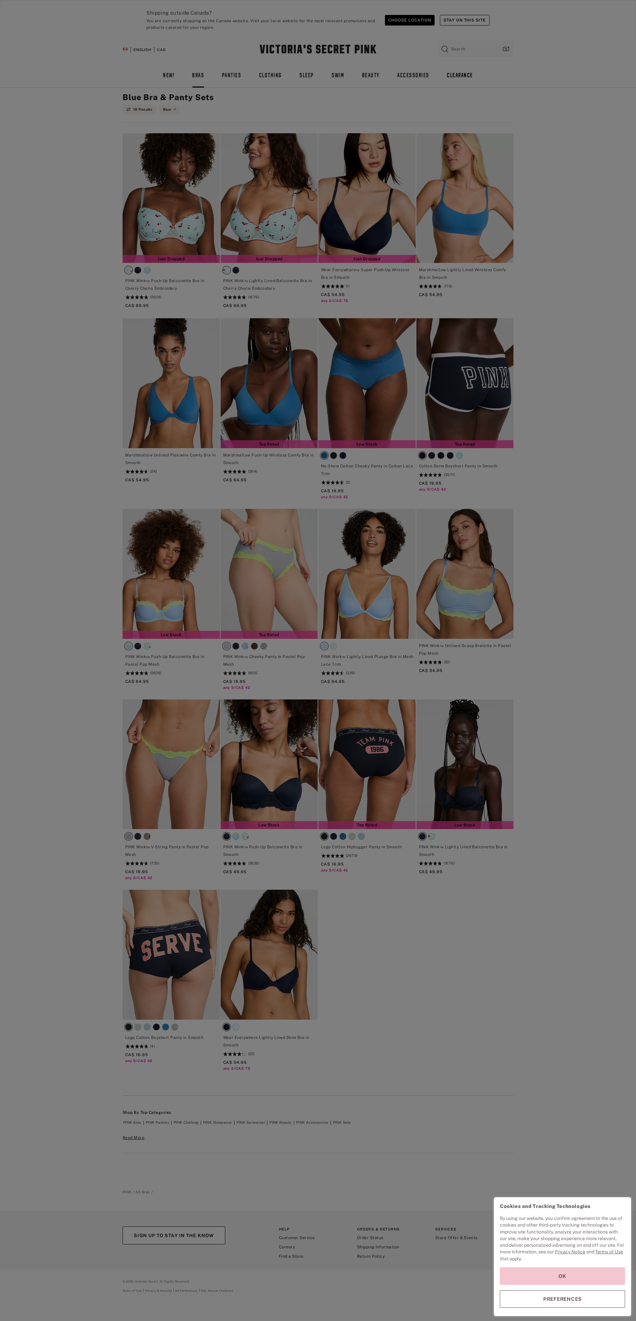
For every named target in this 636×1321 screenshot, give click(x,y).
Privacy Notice (570, 1251)
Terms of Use (609, 1251)
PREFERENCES (562, 1299)
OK (562, 1276)
